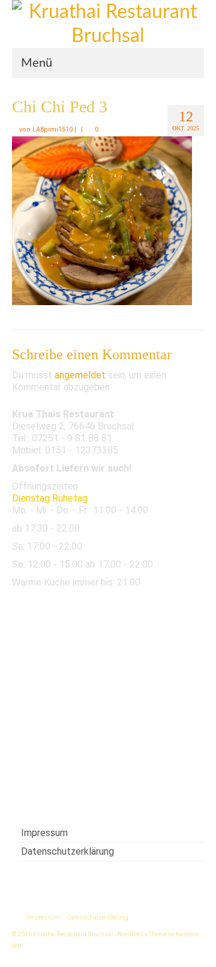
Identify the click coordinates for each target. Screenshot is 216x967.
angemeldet (80, 375)
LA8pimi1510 (52, 129)
